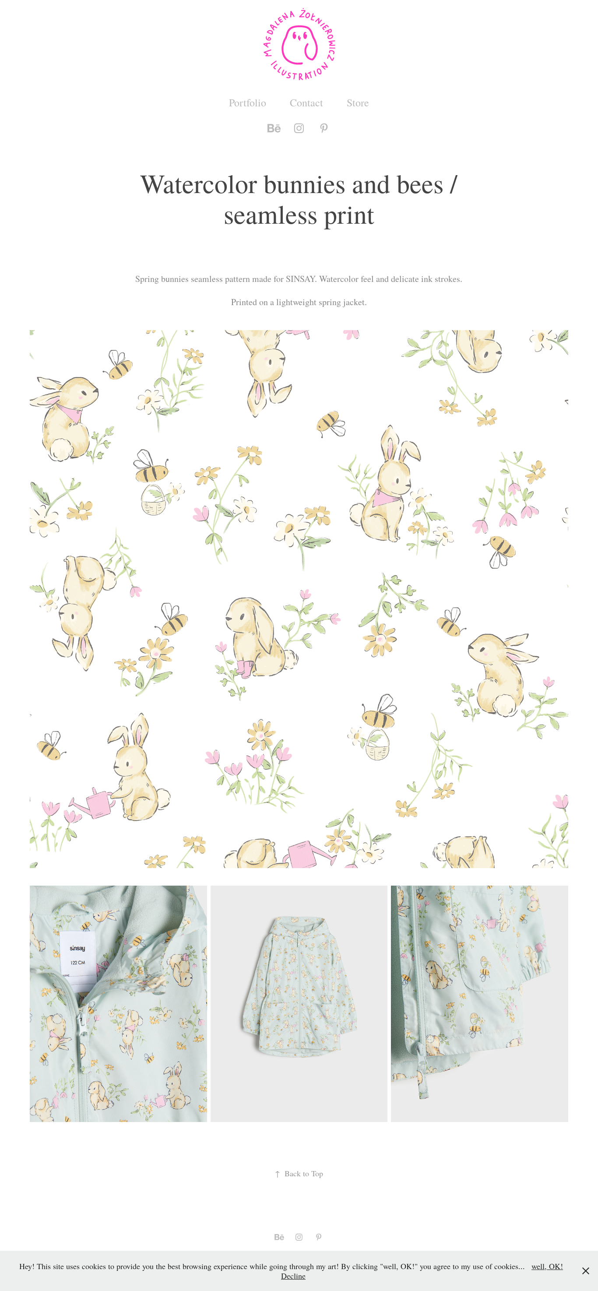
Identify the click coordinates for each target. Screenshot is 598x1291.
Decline (293, 1275)
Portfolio (247, 102)
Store (358, 102)
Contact (306, 102)
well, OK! (547, 1266)
